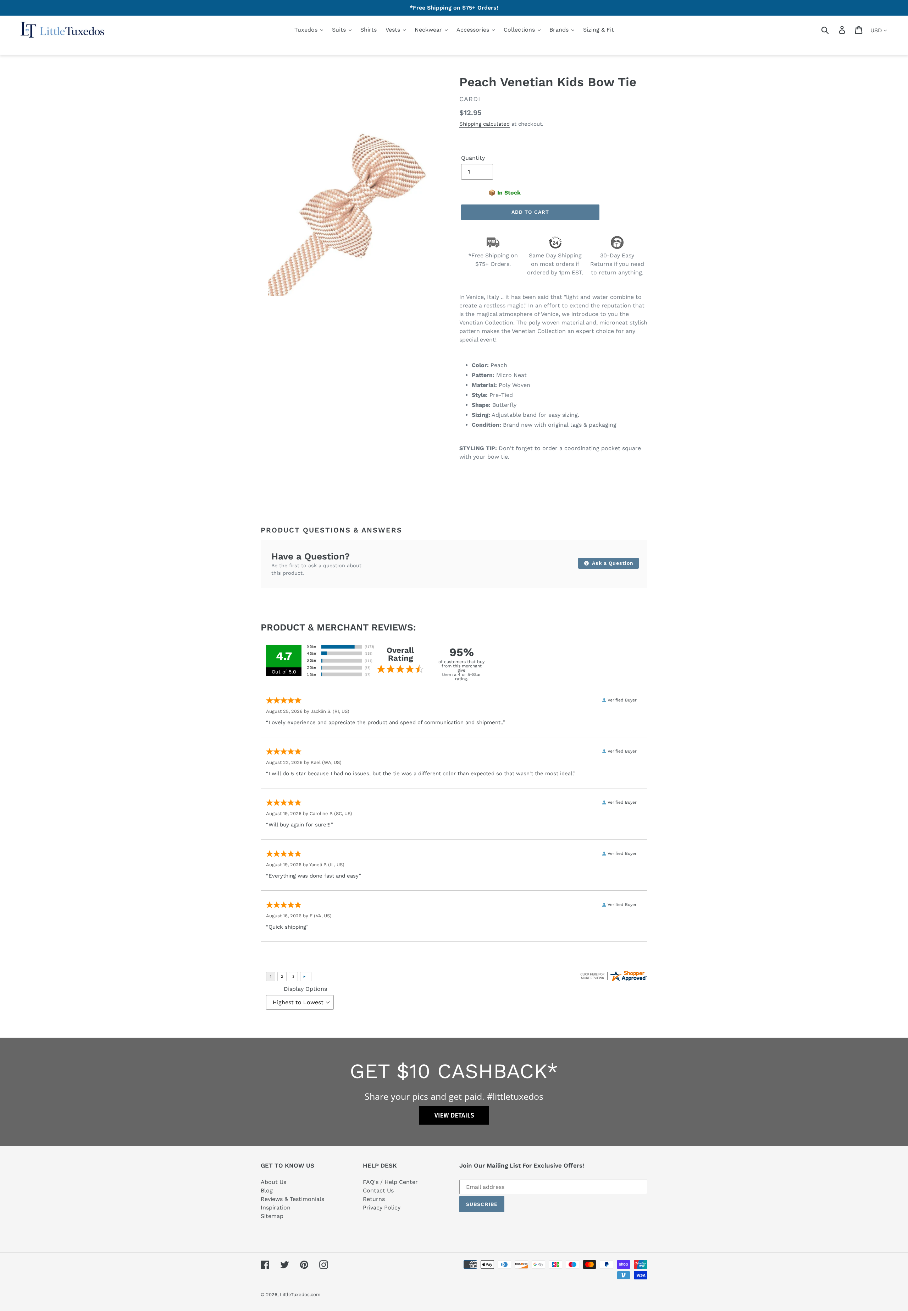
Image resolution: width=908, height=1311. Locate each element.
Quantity (473, 157)
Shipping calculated (484, 124)
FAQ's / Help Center (390, 1182)
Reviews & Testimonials (292, 1199)
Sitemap (272, 1216)
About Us (273, 1182)
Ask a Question (611, 563)
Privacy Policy (381, 1207)
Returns (374, 1199)
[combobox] (833, 30)
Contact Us (378, 1190)
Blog (267, 1190)
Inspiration (275, 1207)
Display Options (305, 988)
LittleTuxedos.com (300, 1294)
